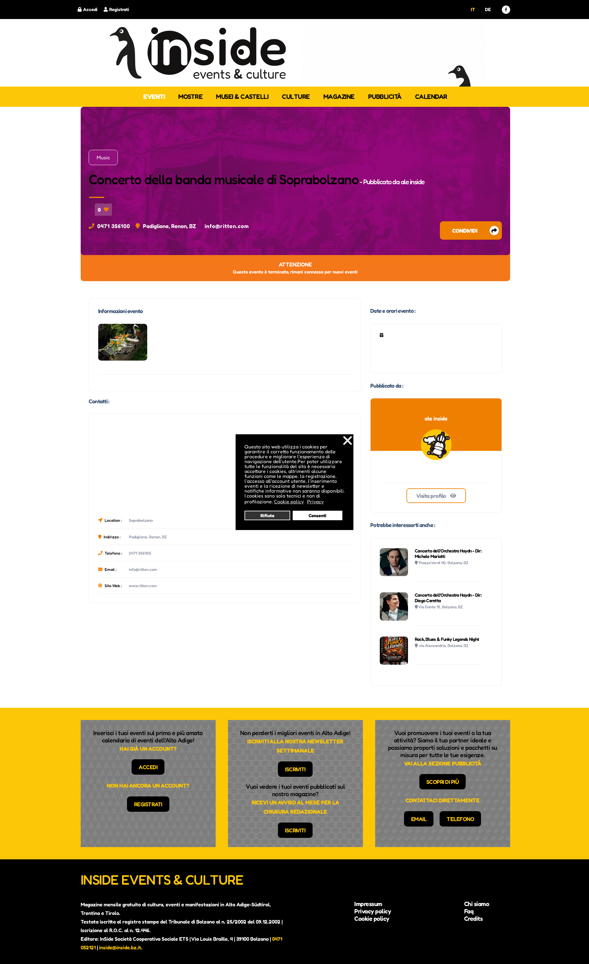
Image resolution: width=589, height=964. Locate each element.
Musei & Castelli (242, 96)
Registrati (119, 9)
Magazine (339, 96)
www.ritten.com (143, 585)
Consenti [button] (317, 515)
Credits (473, 918)
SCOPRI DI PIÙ (442, 781)
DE (488, 9)
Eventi (154, 96)
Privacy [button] (315, 501)
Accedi (90, 9)
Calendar (431, 96)
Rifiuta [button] (267, 515)
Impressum (368, 904)
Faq (469, 911)
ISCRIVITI (295, 769)
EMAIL (419, 818)
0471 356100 (113, 226)
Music (103, 157)
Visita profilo (431, 495)
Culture (296, 96)
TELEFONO (460, 818)
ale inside (413, 182)
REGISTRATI (148, 804)
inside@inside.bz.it (120, 947)
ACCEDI (148, 767)
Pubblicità (385, 96)
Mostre (190, 96)
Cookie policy (371, 918)
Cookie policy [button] (289, 501)
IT (473, 9)
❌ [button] (347, 440)
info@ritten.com (227, 226)
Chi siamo (476, 904)
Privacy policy (372, 911)
